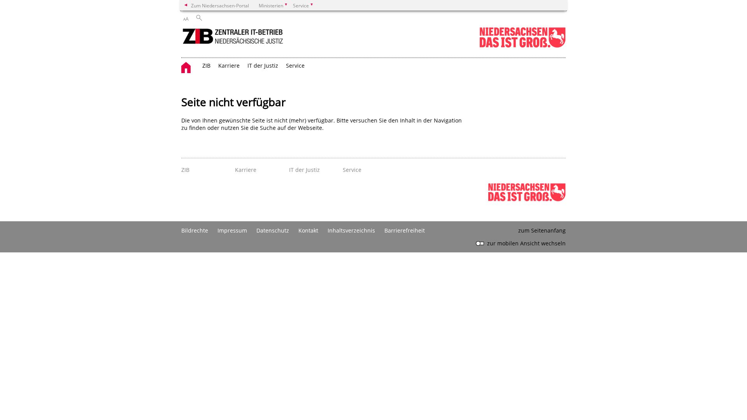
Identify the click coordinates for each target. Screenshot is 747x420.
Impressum (232, 230)
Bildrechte (194, 230)
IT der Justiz (262, 65)
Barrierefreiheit (404, 230)
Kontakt (308, 230)
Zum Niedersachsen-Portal (220, 5)
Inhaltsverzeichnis (351, 230)
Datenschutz (272, 230)
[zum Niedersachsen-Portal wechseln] (522, 46)
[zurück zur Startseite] (233, 38)
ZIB (206, 65)
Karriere (229, 65)
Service (295, 65)
